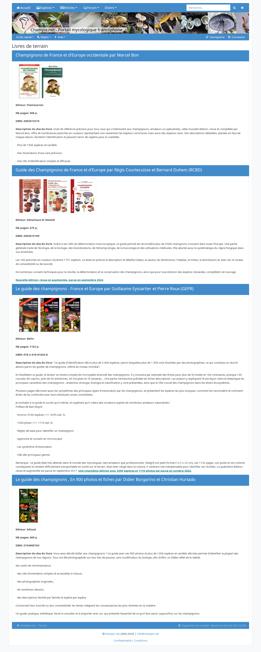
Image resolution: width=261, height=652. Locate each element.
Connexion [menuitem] (238, 37)
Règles (44, 37)
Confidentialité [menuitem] (122, 640)
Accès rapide (24, 37)
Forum (42, 625)
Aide (60, 37)
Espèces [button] (46, 8)
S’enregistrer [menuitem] (217, 37)
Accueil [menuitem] (25, 8)
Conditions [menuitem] (140, 640)
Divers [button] (109, 8)
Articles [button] (69, 8)
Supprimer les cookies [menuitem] (195, 625)
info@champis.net (148, 633)
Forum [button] (92, 8)
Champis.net (28, 625)
